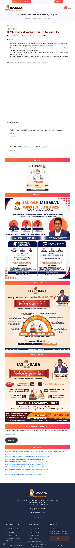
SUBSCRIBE (59, 1)
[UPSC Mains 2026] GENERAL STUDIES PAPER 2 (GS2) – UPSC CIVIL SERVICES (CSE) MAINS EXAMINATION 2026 (34, 451)
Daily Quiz (11, 532)
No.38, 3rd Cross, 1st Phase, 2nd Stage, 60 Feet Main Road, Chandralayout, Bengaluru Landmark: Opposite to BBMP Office (38, 502)
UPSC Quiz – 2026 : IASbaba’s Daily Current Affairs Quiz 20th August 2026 (24, 464)
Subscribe (11, 440)
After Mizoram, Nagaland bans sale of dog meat (29, 146)
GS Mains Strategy (35, 541)
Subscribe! (59, 545)
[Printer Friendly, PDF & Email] (12, 29)
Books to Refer (34, 532)
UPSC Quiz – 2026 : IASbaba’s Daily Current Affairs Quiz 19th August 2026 (24, 467)
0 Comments (47, 18)
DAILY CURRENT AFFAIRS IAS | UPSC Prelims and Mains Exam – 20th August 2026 (26, 469)
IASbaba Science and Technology (37, 63)
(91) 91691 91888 (38, 509)
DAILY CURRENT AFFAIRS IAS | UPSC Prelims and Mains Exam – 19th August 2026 (26, 472)
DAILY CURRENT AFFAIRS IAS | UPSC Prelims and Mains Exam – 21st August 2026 (26, 461)
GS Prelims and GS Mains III (17, 63)
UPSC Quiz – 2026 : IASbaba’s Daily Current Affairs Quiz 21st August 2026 (24, 459)
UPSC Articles (14, 26)
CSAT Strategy (34, 538)
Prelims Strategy (34, 535)
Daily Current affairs (14, 529)
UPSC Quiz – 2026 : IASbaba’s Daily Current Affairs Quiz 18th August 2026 (24, 474)
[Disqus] (37, 91)
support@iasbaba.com (38, 513)
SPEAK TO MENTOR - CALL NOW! (21, 1)
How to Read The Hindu (37, 529)
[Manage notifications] (4, 544)
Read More (13, 137)
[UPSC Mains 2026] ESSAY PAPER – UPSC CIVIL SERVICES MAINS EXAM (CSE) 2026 (27, 456)
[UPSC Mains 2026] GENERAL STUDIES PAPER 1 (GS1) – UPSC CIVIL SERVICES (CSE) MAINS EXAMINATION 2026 (34, 454)
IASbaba (19, 545)
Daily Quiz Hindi (12, 535)
